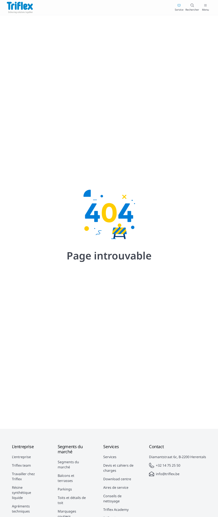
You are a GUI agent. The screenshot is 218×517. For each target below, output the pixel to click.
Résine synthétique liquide (21, 492)
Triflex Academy (116, 509)
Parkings (65, 489)
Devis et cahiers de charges (118, 468)
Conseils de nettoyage (112, 498)
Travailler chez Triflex (23, 476)
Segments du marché (68, 464)
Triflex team (21, 465)
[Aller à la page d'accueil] (20, 8)
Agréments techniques (21, 509)
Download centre (117, 479)
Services (109, 457)
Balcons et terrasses (66, 478)
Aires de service (115, 487)
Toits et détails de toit (72, 500)
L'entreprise (21, 457)
